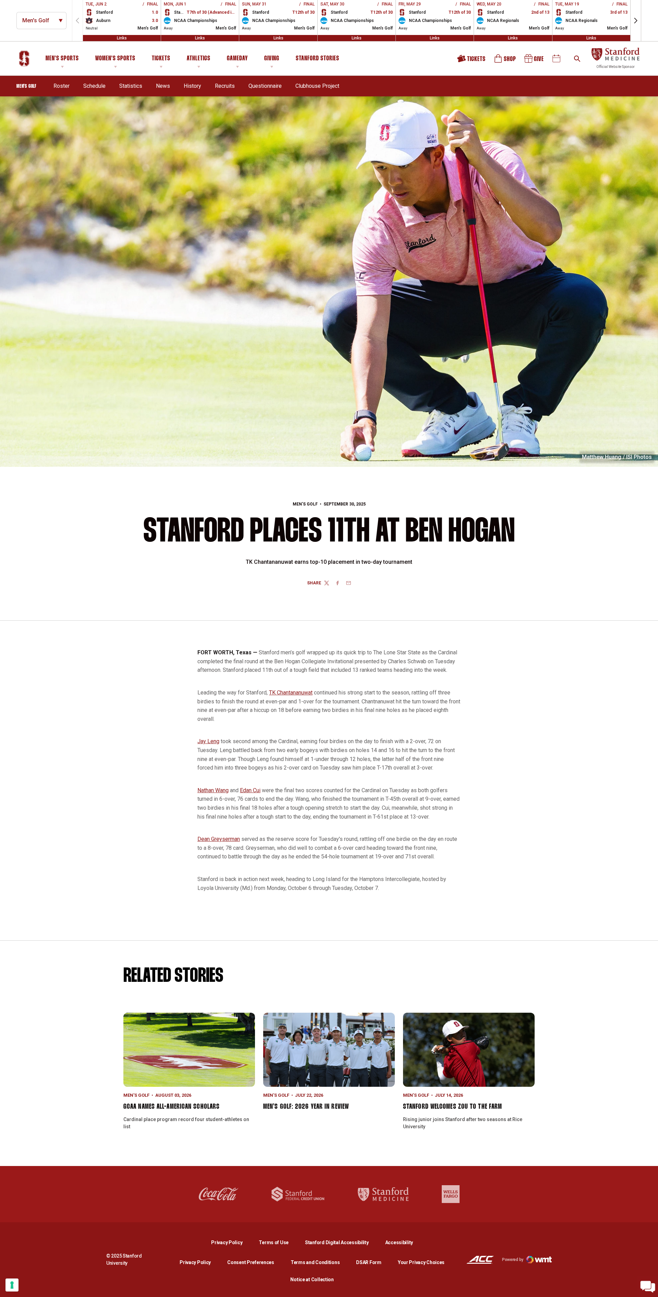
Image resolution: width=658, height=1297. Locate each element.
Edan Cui (250, 790)
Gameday (237, 59)
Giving (271, 59)
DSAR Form (368, 1262)
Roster (61, 86)
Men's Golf (305, 504)
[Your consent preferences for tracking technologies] (12, 1285)
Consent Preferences (250, 1262)
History (192, 86)
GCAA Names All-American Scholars (171, 1106)
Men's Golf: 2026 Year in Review (306, 1106)
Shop (505, 61)
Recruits (225, 85)
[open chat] (647, 1286)
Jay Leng (208, 741)
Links (122, 38)
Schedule (94, 86)
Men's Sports (62, 59)
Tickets (161, 59)
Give (534, 61)
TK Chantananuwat (291, 692)
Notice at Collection (311, 1279)
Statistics (130, 86)
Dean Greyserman (218, 839)
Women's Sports (115, 59)
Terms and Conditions (315, 1262)
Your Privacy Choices (421, 1262)
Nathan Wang (213, 790)
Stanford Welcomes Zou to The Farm (452, 1106)
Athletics (198, 59)
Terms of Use (274, 1242)
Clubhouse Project (317, 86)
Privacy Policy (232, 1242)
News (163, 86)
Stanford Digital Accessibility (342, 1242)
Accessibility (399, 1242)
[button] (635, 20)
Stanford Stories (317, 60)
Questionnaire (265, 85)
